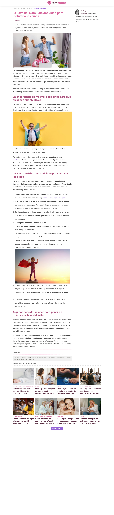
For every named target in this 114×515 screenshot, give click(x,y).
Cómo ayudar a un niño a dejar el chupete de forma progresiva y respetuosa (67, 391)
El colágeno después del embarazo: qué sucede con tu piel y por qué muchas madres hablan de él (68, 421)
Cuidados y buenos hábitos (43, 416)
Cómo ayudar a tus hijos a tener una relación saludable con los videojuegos (23, 421)
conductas (17, 160)
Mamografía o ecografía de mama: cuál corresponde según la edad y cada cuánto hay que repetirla (45, 391)
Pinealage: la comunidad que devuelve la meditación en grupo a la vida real (90, 391)
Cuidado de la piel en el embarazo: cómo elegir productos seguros (90, 421)
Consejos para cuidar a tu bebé (23, 387)
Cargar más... (57, 428)
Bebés (59, 387)
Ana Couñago (91, 13)
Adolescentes (17, 416)
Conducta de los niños (40, 8)
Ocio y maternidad (86, 387)
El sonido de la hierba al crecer (53, 198)
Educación (16, 8)
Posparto (60, 416)
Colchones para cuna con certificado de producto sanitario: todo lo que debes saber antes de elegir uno (23, 391)
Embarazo (83, 416)
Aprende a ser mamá (26, 8)
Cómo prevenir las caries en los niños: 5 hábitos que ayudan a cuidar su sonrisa (44, 421)
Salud (37, 387)
